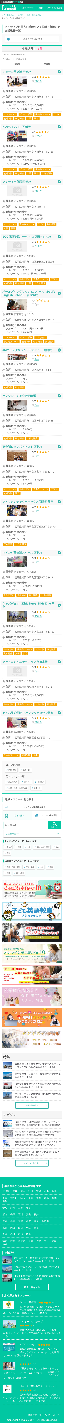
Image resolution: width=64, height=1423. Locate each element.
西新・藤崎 (30, 867)
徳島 (28, 1234)
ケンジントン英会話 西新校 (19, 395)
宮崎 (54, 1240)
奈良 (36, 1221)
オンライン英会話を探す (34, 807)
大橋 (41, 867)
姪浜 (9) (27, 782)
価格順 (17, 63)
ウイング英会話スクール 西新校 (22, 552)
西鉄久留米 (20, 873)
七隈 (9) (40, 782)
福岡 (4, 1240)
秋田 (30, 1191)
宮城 (38, 1191)
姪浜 (19, 847)
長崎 (30, 1240)
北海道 (5, 1191)
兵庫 (12, 1221)
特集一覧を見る (32, 1105)
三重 (20, 1207)
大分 (46, 1240)
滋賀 (28, 1221)
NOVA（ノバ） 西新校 (16, 126)
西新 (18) (12, 770)
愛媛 (4, 1234)
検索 (41, 8)
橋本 (57, 847)
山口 (20, 1227)
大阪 (4, 1221)
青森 (15, 1191)
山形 (46, 1191)
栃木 (54, 1197)
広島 (4, 1227)
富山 (28, 1214)
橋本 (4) (37, 788)
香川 (12, 1234)
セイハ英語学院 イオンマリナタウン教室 (27, 712)
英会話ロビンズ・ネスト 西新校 (22, 446)
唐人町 (9, 847)
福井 (36, 1214)
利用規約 (32, 1415)
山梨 (4, 1201)
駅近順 (47, 63)
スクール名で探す (50, 815)
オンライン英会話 (55, 8)
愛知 (4, 1207)
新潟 (4, 1214)
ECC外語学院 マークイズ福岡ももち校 (26, 236)
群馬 (46, 1197)
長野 (12, 1214)
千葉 (30, 1197)
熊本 (12, 1240)
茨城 (38, 1197)
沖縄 (4, 1244)
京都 (20, 1221)
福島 (54, 1191)
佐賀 (38, 1240)
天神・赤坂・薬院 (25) (17, 788)
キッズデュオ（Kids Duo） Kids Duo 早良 (28, 605)
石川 (20, 1214)
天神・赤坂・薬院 (43, 847)
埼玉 (23, 1197)
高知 (20, 1234)
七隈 (28, 847)
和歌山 (45, 1221)
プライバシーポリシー (50, 1415)
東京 (4, 1197)
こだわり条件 (12, 833)
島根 (36, 1227)
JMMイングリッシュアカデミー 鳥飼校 (27, 350)
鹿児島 (21, 1240)
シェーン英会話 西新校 (16, 71)
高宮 (8, 853)
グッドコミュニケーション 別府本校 (25, 661)
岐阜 (28, 1207)
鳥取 (28, 1227)
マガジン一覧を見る (32, 1163)
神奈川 (13, 1197)
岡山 (12, 1227)
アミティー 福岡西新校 (16, 181)
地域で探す (19, 815)
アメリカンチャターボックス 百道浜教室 (27, 501)
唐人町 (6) (12, 782)
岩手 (23, 1191)
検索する (54, 827)
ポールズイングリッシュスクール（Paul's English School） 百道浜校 (28, 293)
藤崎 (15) (26, 770)
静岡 (12, 1207)
